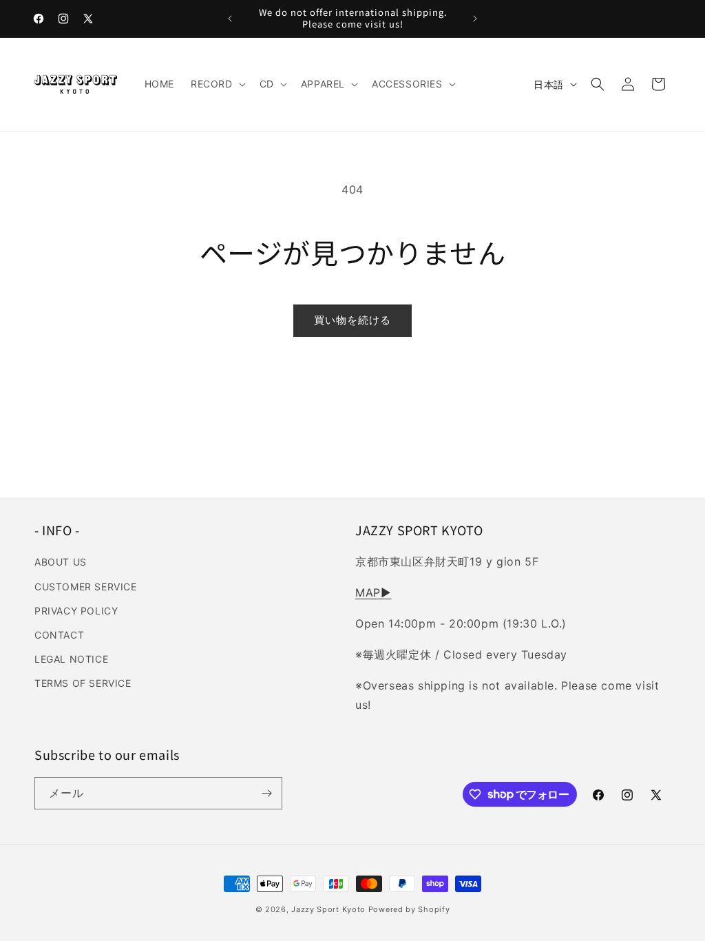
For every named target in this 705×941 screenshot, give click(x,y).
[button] (216, 84)
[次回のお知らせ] (475, 19)
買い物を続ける (352, 320)
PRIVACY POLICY (76, 611)
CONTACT (59, 635)
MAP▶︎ (373, 592)
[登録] (266, 793)
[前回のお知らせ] (230, 19)
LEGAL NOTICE (71, 659)
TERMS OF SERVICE (82, 683)
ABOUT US (60, 562)
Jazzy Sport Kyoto (328, 909)
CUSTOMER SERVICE (85, 586)
